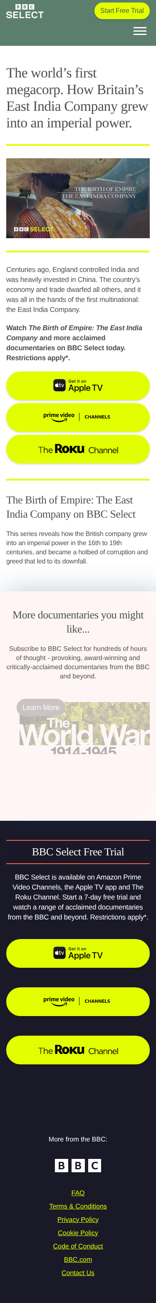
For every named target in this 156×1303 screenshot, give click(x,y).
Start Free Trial (122, 10)
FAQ (77, 1193)
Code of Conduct (78, 1246)
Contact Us (78, 1273)
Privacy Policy (78, 1219)
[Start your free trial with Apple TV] (78, 953)
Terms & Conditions (78, 1206)
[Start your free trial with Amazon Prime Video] (78, 1001)
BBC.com (78, 1259)
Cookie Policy (78, 1233)
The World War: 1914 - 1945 (65, 759)
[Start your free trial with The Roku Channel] (78, 1050)
